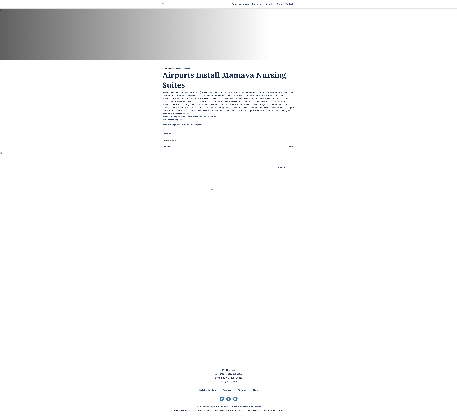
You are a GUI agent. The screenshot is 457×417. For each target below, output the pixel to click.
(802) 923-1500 (228, 381)
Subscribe (282, 167)
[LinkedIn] (235, 399)
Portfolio (256, 4)
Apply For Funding (240, 4)
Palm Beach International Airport (209, 110)
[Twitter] (222, 399)
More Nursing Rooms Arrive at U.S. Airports (182, 125)
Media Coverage (183, 68)
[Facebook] (228, 399)
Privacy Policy (236, 407)
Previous (168, 147)
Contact (289, 4)
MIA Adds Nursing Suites (173, 120)
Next (290, 147)
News (279, 4)
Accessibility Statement (252, 407)
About (269, 4)
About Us (242, 390)
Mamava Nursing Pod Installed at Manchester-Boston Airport (189, 117)
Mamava (167, 134)
